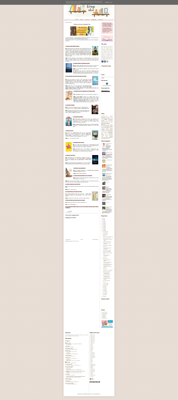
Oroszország (93, 371)
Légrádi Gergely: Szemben (107, 241)
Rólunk (81, 19)
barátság (103, 118)
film (105, 122)
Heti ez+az (87, 19)
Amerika (92, 345)
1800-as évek (93, 334)
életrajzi (102, 138)
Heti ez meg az (104, 312)
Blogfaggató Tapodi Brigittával (109, 207)
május (104, 289)
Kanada (92, 360)
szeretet (111, 133)
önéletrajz (105, 138)
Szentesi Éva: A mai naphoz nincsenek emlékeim (109, 165)
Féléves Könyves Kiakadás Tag (108, 236)
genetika (111, 122)
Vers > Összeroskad (69, 379)
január (104, 294)
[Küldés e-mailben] (68, 211)
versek (106, 136)
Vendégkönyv (104, 315)
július (104, 286)
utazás (102, 136)
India (91, 358)
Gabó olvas (68, 340)
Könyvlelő (68, 346)
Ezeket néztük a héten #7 (108, 195)
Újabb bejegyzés (68, 239)
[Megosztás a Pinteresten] (71, 211)
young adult (108, 137)
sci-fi (102, 133)
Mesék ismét (105, 246)
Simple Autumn (68, 378)
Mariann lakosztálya (69, 348)
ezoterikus (111, 121)
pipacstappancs (68, 355)
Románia (92, 372)
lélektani (107, 127)
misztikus (103, 130)
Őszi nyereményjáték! (106, 280)
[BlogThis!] (68, 211)
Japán (91, 359)
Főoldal (76, 19)
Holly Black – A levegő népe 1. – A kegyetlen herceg (73, 369)
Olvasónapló (68, 350)
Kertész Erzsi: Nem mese (107, 271)
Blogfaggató (93, 19)
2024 (103, 219)
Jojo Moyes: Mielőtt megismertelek (77, 51)
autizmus (111, 116)
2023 (103, 220)
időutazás (102, 125)
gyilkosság (103, 124)
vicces (111, 136)
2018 (103, 227)
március (104, 291)
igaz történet (110, 125)
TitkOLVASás (104, 314)
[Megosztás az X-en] (69, 211)
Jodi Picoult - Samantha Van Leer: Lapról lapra (107, 262)
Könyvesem (68, 357)
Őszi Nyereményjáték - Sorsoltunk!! (106, 255)
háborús (111, 124)
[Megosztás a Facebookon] (70, 211)
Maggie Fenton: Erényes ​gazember (71, 358)
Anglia (91, 346)
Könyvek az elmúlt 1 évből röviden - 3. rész (109, 174)
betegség (107, 118)
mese (111, 129)
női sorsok (111, 130)
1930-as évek (93, 338)
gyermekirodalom (105, 123)
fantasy (102, 122)
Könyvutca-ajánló (104, 313)
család (105, 119)
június (104, 287)
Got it (111, 2)
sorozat (106, 133)
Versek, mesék (105, 258)
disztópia (103, 120)
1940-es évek (93, 339)
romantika (105, 132)
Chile (91, 351)
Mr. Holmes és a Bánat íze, (73, 111)
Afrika (91, 344)
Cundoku (67, 341)
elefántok (102, 121)
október (104, 234)
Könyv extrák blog (78, 37)
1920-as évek (93, 337)
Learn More (107, 2)
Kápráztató (100, 19)
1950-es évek (93, 340)
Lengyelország (93, 364)
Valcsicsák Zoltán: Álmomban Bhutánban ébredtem (107, 265)
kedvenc (111, 126)
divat (106, 120)
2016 (103, 230)
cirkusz (102, 119)
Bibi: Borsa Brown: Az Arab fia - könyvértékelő (73, 360)
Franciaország (93, 356)
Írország (92, 376)
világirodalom (103, 137)
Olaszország (92, 370)
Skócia (92, 373)
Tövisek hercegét (77, 108)
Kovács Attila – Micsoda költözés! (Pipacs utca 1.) (73, 365)
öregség (109, 138)
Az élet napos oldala (69, 366)
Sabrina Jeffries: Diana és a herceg (71, 351)
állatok (111, 137)
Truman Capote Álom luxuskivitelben (75, 162)
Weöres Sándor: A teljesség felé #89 (71, 349)
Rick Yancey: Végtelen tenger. (80, 65)
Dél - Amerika (93, 353)
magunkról (111, 127)
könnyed (104, 127)
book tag (69, 212)
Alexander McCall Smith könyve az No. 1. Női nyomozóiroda (86, 124)
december (104, 231)
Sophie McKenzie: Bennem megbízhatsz (107, 248)
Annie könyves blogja (69, 383)
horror (108, 124)
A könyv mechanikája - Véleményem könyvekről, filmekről (75, 376)
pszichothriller (110, 131)
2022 (103, 222)
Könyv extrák (68, 368)
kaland (107, 126)
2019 (103, 226)
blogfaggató (104, 316)
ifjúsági (106, 125)
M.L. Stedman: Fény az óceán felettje (76, 159)
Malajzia (92, 366)
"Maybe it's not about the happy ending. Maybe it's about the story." (75, 371)
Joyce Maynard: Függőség (107, 245)
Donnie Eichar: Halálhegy (107, 251)
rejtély (102, 132)
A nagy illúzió (88, 132)
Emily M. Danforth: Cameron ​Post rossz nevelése (73, 377)
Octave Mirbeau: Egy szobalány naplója (106, 273)
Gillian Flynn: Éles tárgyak (107, 250)
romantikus (110, 132)
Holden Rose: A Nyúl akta (107, 238)
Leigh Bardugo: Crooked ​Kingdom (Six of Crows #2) (74, 372)
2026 (103, 218)
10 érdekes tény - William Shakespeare (72, 353)
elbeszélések (111, 120)
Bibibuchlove (68, 359)
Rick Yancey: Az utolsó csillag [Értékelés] (72, 381)
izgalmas (104, 126)
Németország (93, 369)
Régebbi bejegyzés (95, 239)
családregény (110, 119)
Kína (91, 363)
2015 (103, 296)
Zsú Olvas (68, 374)
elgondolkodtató (106, 121)
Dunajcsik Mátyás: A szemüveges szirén (106, 277)
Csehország (92, 352)
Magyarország (93, 365)
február (104, 293)
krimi (102, 127)
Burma (92, 350)
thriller (102, 134)
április (104, 290)
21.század (92, 343)
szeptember (105, 283)
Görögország (93, 357)
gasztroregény (108, 122)
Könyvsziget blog (69, 364)
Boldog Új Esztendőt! (69, 367)
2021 (103, 223)
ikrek (102, 126)
